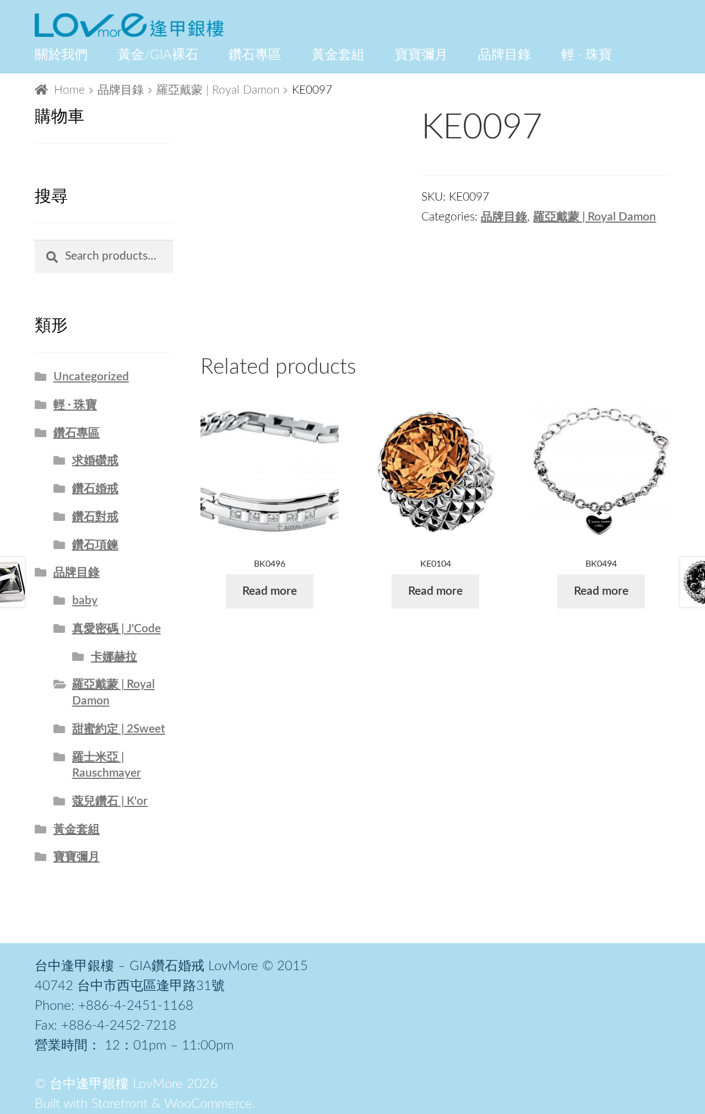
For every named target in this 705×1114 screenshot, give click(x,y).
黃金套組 (76, 829)
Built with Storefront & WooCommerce (143, 1104)
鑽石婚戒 (95, 488)
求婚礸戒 (95, 460)
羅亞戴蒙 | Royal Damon (218, 90)
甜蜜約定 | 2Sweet (118, 729)
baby (84, 600)
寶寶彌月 (76, 857)
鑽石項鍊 (95, 545)
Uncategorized (91, 377)
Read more (269, 591)
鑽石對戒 (95, 517)
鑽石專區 (76, 433)
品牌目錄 (120, 90)
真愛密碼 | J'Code (116, 628)
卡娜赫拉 (114, 657)
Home (69, 90)
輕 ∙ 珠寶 (75, 405)
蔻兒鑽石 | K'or (110, 801)
